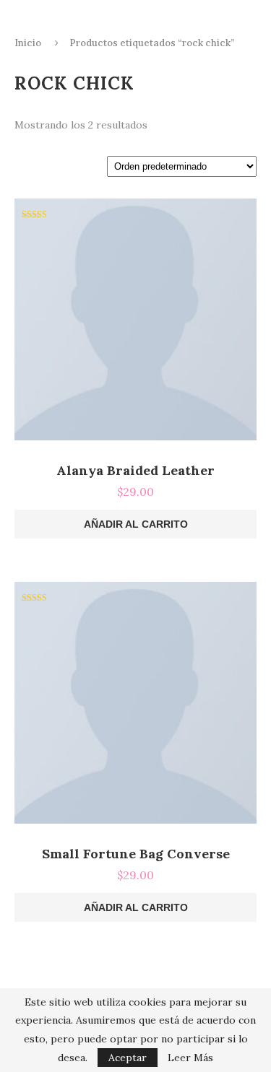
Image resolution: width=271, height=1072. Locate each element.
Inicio (27, 43)
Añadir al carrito (136, 524)
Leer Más (190, 1058)
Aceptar (127, 1057)
